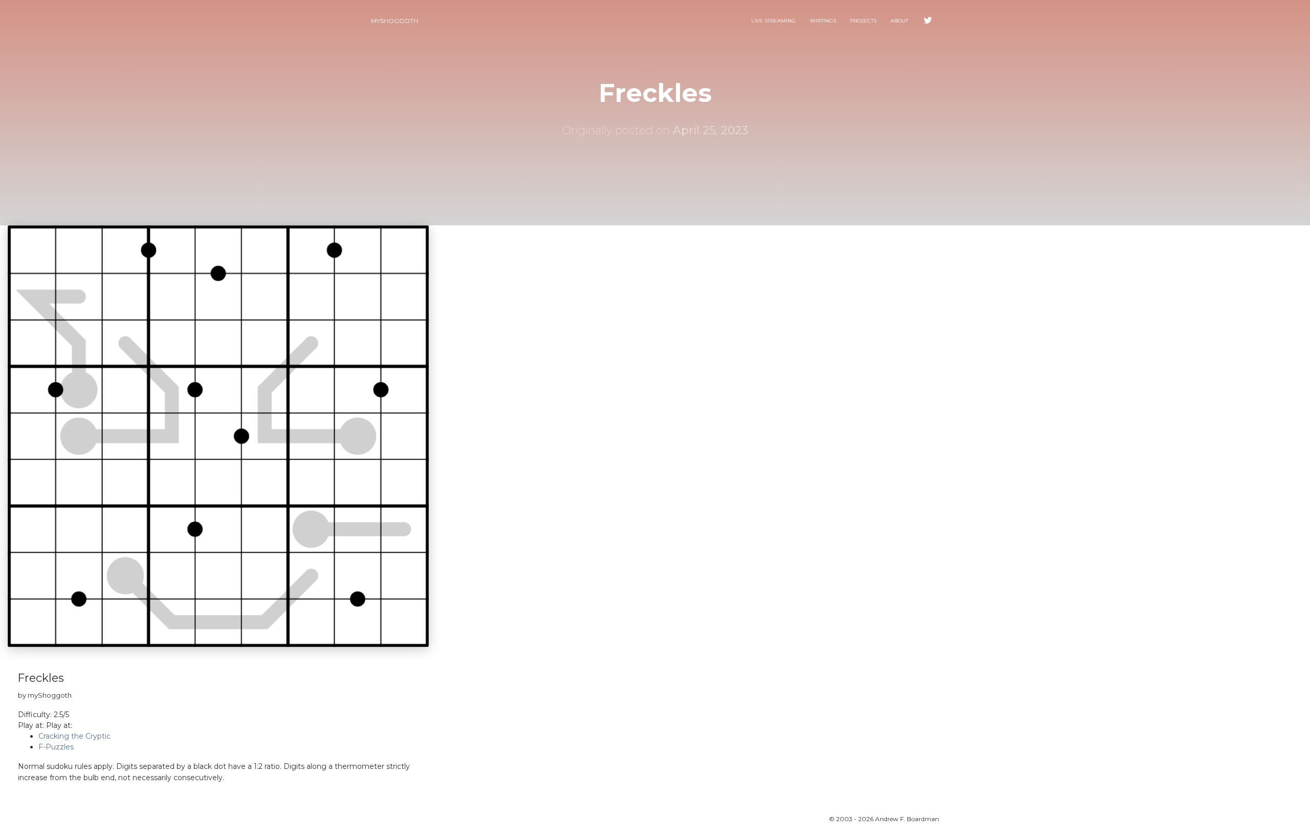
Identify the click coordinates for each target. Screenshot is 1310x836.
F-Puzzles (56, 746)
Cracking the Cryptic (74, 736)
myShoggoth (394, 21)
